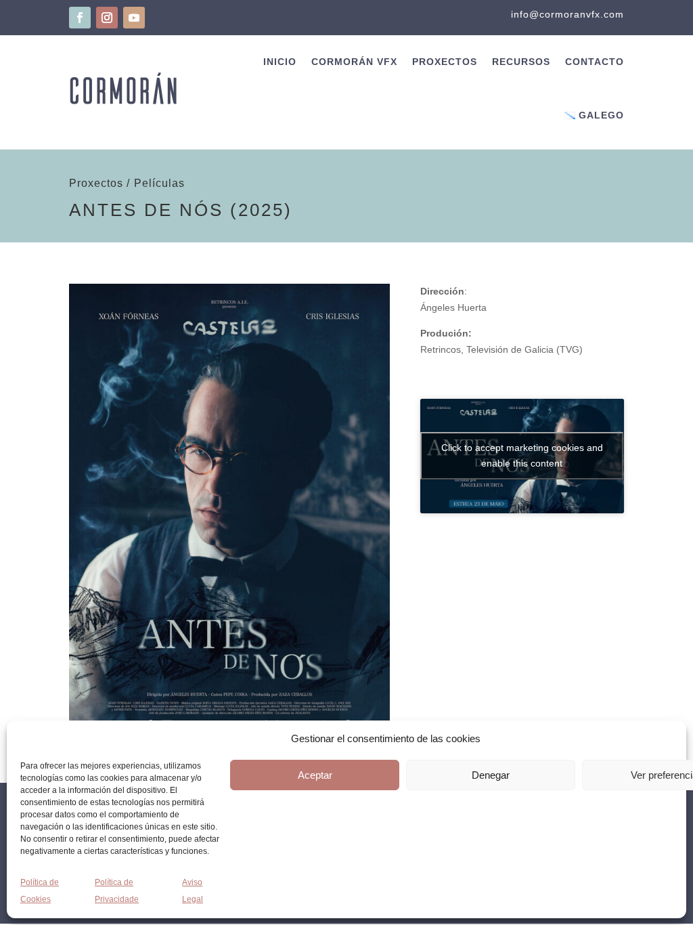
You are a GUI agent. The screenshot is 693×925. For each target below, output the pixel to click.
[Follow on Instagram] (107, 17)
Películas (159, 183)
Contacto (594, 61)
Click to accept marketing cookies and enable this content (522, 455)
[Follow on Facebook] (80, 17)
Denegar (491, 775)
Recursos (521, 61)
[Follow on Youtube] (134, 17)
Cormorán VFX (354, 61)
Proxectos (444, 61)
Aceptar (315, 775)
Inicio (279, 61)
